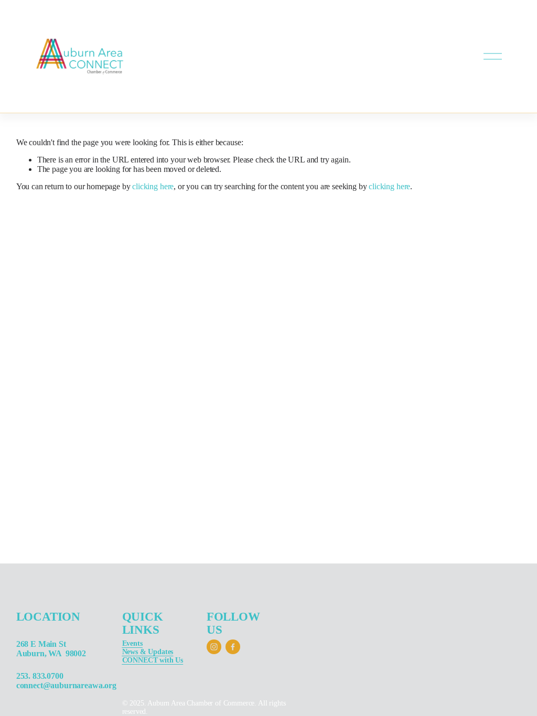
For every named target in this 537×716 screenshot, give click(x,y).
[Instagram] (214, 646)
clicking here (153, 186)
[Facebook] (232, 646)
